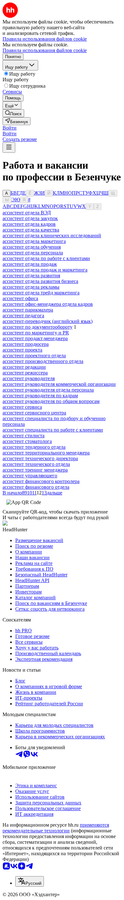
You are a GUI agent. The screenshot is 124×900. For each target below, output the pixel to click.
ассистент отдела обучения (32, 247)
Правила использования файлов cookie (45, 50)
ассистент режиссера (25, 372)
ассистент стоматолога (27, 441)
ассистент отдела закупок (30, 218)
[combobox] (29, 881)
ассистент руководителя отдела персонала (48, 390)
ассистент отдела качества (31, 229)
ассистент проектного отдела (34, 355)
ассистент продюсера (26, 344)
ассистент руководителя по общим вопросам (51, 401)
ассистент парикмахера (28, 309)
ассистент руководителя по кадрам (40, 395)
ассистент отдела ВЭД (27, 212)
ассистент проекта (22, 350)
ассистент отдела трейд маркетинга (41, 292)
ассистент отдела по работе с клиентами (46, 258)
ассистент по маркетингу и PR (36, 332)
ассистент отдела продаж (30, 264)
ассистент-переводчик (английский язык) (48, 321)
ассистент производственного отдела (43, 361)
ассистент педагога (23, 315)
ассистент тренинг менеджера (35, 470)
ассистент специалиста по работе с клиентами (53, 430)
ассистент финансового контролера (41, 481)
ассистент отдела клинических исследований (52, 235)
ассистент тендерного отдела (34, 447)
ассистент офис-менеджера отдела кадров (48, 304)
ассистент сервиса (22, 407)
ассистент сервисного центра (34, 412)
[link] (13, 113)
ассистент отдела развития (31, 275)
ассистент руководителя (29, 378)
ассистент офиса (20, 298)
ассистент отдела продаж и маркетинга (45, 269)
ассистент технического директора (40, 458)
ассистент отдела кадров (29, 224)
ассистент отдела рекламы (31, 287)
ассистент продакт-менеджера (35, 338)
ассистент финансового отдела (36, 487)
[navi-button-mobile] (9, 147)
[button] (10, 128)
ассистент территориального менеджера (46, 452)
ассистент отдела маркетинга (34, 241)
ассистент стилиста (24, 435)
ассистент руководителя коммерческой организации (59, 384)
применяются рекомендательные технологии (56, 827)
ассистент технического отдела (36, 464)
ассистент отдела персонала (33, 252)
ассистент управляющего (30, 475)
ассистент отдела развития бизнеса (40, 281)
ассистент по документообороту (37, 327)
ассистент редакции (24, 367)
